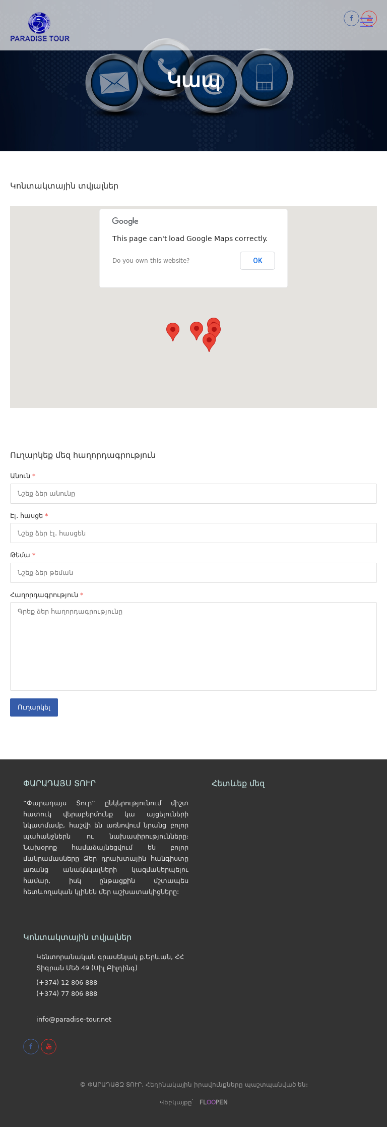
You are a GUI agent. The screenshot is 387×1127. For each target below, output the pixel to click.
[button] (196, 331)
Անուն (23, 476)
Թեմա (23, 555)
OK (258, 261)
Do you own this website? (150, 260)
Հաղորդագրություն (47, 595)
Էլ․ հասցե (29, 515)
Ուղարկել (34, 707)
